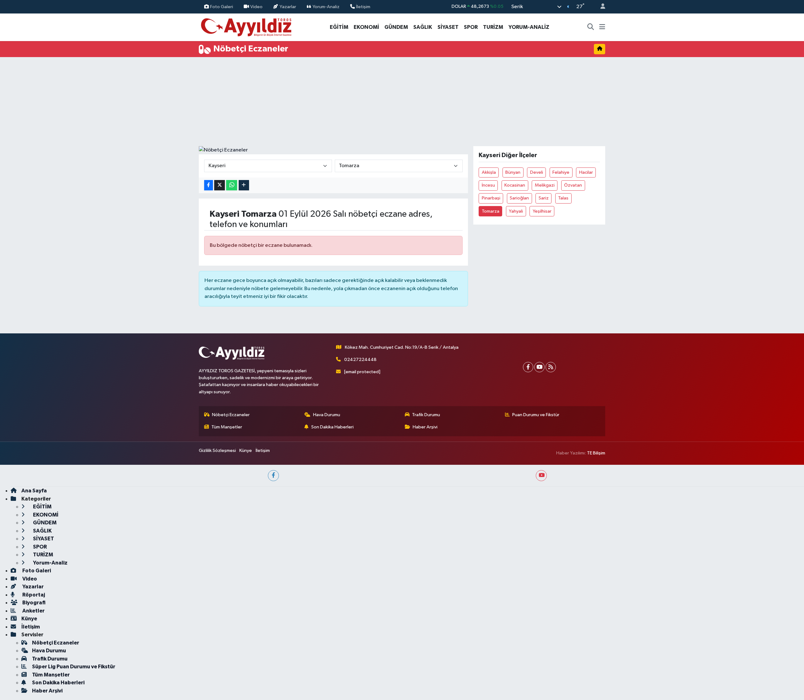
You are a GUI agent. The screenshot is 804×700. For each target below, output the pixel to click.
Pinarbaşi (491, 198)
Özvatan (573, 185)
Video (256, 6)
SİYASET (448, 27)
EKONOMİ (366, 27)
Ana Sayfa (34, 490)
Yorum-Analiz (326, 6)
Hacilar (586, 172)
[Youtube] (539, 367)
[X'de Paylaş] (219, 185)
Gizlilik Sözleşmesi (217, 450)
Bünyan (512, 172)
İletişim (363, 6)
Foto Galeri (221, 6)
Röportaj (33, 594)
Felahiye (560, 172)
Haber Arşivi (425, 427)
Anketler (33, 610)
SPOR (471, 27)
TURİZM (493, 27)
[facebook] (273, 475)
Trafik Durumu (426, 414)
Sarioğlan (519, 198)
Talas (563, 198)
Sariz (544, 198)
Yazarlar (288, 6)
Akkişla (489, 172)
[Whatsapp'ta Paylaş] (231, 185)
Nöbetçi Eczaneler (231, 414)
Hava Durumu (326, 414)
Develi (536, 172)
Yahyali (516, 211)
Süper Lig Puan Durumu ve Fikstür (73, 666)
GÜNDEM (396, 27)
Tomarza (490, 211)
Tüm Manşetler (226, 427)
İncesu (488, 185)
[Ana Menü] (602, 27)
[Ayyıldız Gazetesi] (247, 27)
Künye (245, 450)
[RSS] (551, 367)
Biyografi (33, 602)
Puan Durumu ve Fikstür (535, 414)
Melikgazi (545, 185)
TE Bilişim (596, 453)
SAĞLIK (422, 27)
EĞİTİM (339, 27)
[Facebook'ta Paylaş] (208, 185)
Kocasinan (514, 185)
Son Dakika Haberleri (332, 427)
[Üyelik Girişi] (600, 6)
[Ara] (591, 27)
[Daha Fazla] (244, 185)
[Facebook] (528, 367)
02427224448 (360, 359)
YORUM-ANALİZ (528, 27)
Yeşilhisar (542, 211)
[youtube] (541, 475)
